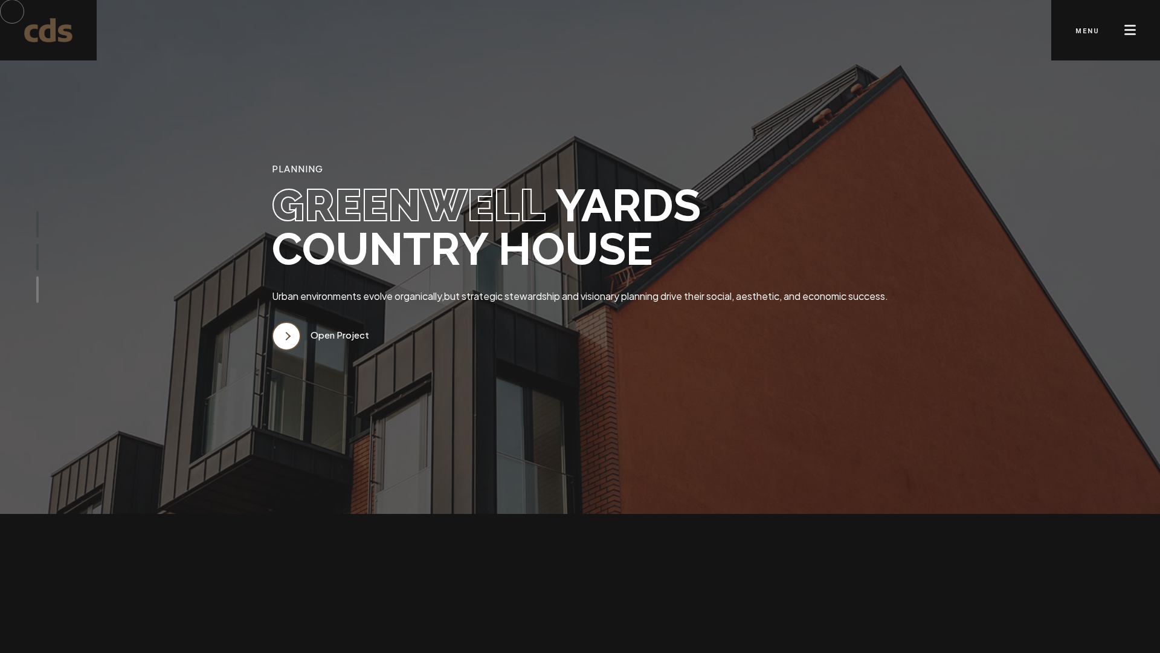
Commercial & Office (727, 593)
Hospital (629, 593)
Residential (471, 593)
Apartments (835, 593)
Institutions (554, 593)
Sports (405, 593)
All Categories (329, 593)
